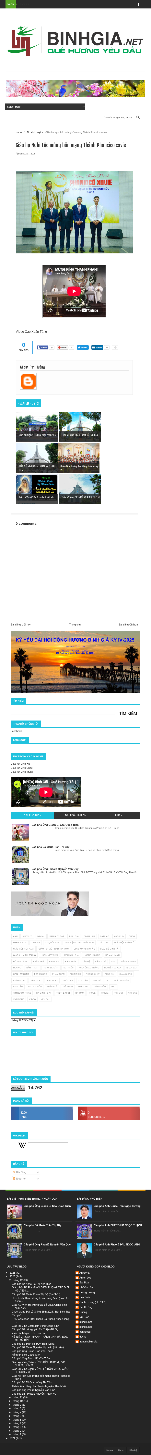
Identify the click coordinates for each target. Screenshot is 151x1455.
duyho (82, 1336)
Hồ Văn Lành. (20, 961)
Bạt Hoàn (84, 1282)
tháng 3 (17, 1426)
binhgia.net (85, 1321)
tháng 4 (17, 1423)
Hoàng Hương (92, 955)
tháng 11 (18, 1397)
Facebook (16, 731)
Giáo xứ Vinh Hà (20, 763)
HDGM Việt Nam (49, 955)
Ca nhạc (104, 936)
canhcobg (84, 1331)
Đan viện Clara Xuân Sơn (79, 942)
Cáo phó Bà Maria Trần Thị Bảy (43, 1225)
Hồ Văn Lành (112, 955)
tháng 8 (17, 1408)
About (121, 1450)
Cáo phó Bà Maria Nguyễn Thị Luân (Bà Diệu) (38, 1347)
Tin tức (79, 993)
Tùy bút (118, 993)
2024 (13, 1438)
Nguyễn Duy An (112, 968)
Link (113, 961)
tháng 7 (17, 1412)
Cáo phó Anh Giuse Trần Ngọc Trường (117, 1206)
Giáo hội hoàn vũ (124, 942)
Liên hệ (86, 961)
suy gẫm (83, 980)
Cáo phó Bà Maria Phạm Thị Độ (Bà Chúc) (36, 1294)
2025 (13, 1276)
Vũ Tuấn (84, 1317)
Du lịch (36, 942)
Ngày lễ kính (51, 968)
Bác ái (40, 936)
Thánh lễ (52, 987)
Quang (83, 1312)
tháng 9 (17, 1404)
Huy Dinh (84, 1297)
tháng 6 (17, 1415)
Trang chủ (75, 624)
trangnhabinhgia (88, 1341)
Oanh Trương (21, 974)
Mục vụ (17, 968)
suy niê (97, 980)
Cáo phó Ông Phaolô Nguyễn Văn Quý (47, 1244)
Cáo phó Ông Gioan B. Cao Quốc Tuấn (47, 1206)
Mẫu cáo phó (128, 961)
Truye (92, 993)
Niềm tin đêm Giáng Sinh (26, 1354)
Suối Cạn (68, 980)
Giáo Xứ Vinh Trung (24, 955)
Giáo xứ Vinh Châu (21, 767)
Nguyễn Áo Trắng (89, 968)
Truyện (105, 993)
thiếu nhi (83, 987)
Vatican (132, 993)
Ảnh (15, 936)
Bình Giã (73, 936)
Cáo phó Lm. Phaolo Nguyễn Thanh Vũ (34, 1393)
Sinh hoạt (52, 980)
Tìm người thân (22, 993)
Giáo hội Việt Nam (23, 949)
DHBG (132, 936)
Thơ (113, 987)
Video (32, 999)
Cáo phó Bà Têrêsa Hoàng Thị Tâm (32, 1382)
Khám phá (38, 961)
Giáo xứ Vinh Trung (22, 771)
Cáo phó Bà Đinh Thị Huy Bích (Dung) (33, 1343)
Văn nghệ (18, 999)
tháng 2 (17, 1430)
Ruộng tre (19, 980)
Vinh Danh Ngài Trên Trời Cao (29, 1333)
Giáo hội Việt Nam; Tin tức (54, 949)
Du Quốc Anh (52, 942)
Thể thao (67, 987)
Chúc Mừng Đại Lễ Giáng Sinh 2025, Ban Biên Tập (41, 1311)
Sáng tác (36, 980)
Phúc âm (109, 974)
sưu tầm (18, 987)
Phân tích (75, 974)
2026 (13, 1272)
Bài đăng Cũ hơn (128, 624)
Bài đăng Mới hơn (21, 624)
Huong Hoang (87, 1292)
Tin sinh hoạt (43, 993)
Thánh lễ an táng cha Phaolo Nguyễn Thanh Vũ (39, 1386)
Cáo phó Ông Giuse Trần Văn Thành (32, 1351)
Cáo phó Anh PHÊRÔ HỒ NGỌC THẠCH (118, 1225)
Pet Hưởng (40, 974)
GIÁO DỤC (104, 942)
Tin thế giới (63, 993)
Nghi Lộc (69, 968)
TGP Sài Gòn (35, 987)
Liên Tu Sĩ (100, 961)
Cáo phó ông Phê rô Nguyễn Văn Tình (33, 1389)
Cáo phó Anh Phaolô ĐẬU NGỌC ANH (117, 1244)
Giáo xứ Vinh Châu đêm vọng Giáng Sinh (35, 1325)
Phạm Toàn (58, 974)
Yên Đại (45, 999)
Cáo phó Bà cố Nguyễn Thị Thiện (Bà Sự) (35, 1329)
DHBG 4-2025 (20, 942)
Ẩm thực (27, 936)
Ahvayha (84, 1272)
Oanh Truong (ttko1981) (92, 1302)
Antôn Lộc (85, 1277)
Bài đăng (20, 1172)
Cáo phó (119, 936)
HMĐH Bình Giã (71, 955)
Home (109, 1450)
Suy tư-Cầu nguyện (117, 980)
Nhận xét (20, 1178)
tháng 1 (17, 1434)
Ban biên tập (57, 936)
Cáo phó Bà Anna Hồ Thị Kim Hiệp (31, 1283)
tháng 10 (18, 1401)
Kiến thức (71, 961)
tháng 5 (17, 1419)
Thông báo (99, 987)
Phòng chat (92, 974)
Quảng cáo (125, 974)
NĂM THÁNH (32, 968)
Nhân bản (131, 968)
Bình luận (89, 936)
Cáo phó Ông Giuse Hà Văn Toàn (31, 1358)
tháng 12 (18, 1280)
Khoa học (54, 961)
